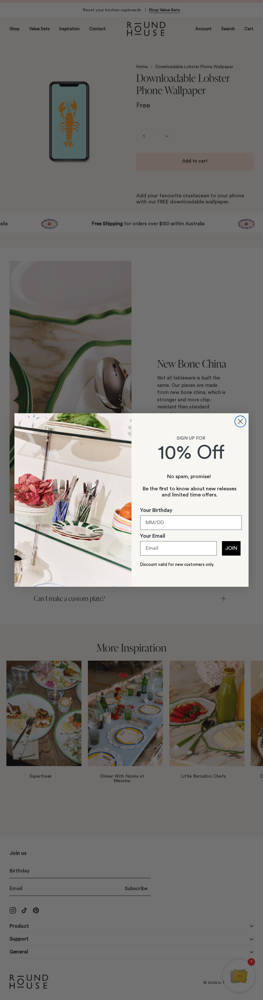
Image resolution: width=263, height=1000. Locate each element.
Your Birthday (156, 510)
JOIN (231, 548)
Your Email (152, 536)
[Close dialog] (240, 421)
